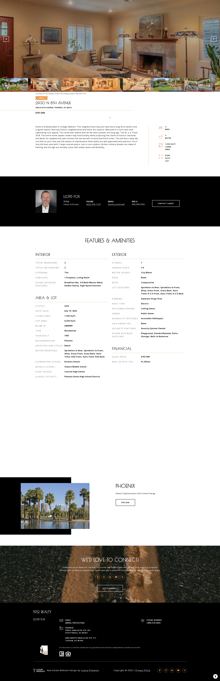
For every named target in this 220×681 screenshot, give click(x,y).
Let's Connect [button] (110, 588)
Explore (125, 502)
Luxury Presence (90, 670)
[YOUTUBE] (178, 670)
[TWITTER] (184, 670)
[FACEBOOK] (159, 670)
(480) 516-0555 (154, 623)
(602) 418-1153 (93, 204)
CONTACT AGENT (166, 203)
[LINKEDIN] (172, 670)
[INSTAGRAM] (166, 670)
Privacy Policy (142, 670)
